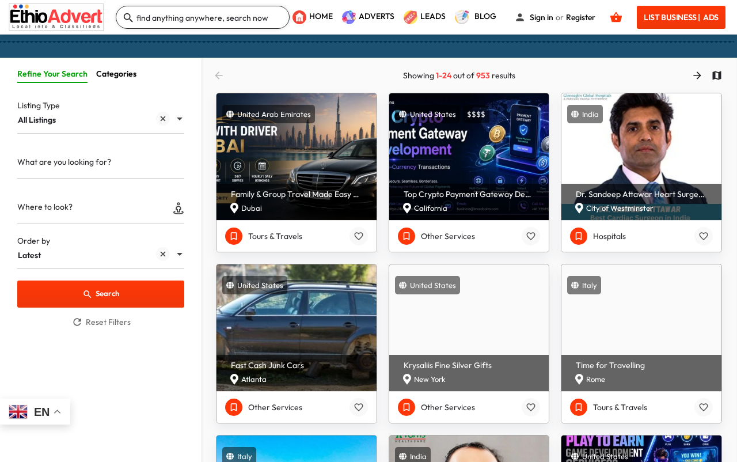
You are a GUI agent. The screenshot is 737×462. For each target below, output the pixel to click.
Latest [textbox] (29, 255)
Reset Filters (108, 322)
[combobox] (100, 120)
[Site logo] (58, 16)
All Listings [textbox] (37, 120)
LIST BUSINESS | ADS (681, 17)
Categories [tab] (116, 74)
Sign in (541, 17)
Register (580, 17)
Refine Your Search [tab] (52, 74)
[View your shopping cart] (616, 17)
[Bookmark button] (358, 236)
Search (107, 293)
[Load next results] (698, 75)
